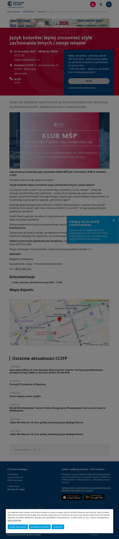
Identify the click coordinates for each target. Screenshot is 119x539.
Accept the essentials (39, 527)
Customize (58, 527)
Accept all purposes (17, 527)
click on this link (14, 520)
